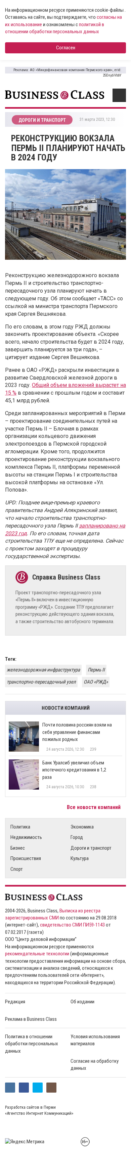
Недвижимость (26, 837)
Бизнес (17, 848)
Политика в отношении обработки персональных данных (31, 1044)
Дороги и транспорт (91, 848)
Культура (80, 858)
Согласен (65, 48)
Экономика (82, 827)
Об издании (82, 1002)
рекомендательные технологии (37, 954)
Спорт (16, 869)
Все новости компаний (94, 807)
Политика (20, 827)
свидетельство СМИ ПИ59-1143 (72, 925)
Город (77, 837)
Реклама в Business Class (31, 1019)
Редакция (15, 1002)
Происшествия (25, 858)
